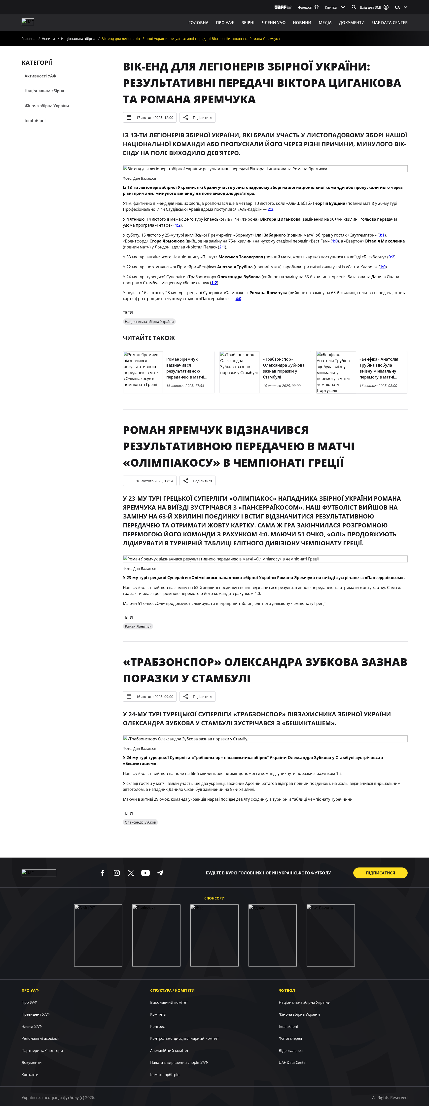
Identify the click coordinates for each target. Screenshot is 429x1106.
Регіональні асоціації (40, 1038)
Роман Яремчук (138, 626)
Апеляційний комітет (169, 1050)
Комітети (158, 1014)
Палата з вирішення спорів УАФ (179, 1062)
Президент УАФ (36, 1014)
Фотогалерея (290, 1038)
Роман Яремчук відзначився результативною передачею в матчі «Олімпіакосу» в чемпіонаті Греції (239, 446)
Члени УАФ (274, 22)
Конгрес (157, 1026)
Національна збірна (78, 38)
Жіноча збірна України (47, 105)
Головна (198, 22)
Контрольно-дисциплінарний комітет (184, 1038)
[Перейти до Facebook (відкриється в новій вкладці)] (102, 873)
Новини (302, 22)
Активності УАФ (40, 76)
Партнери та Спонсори (42, 1050)
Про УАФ (30, 990)
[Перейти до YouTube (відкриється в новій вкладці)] (145, 873)
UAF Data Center (390, 22)
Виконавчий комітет (169, 1002)
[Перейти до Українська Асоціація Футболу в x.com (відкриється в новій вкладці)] (131, 873)
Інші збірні (35, 120)
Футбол (287, 990)
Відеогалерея (291, 1050)
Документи (352, 22)
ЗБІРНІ (248, 22)
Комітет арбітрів (164, 1074)
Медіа (325, 22)
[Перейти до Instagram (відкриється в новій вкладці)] (116, 873)
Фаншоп (305, 7)
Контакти (30, 1074)
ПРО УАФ (225, 22)
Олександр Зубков (140, 822)
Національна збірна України (149, 321)
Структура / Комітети (172, 990)
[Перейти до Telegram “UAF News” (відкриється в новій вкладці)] (160, 873)
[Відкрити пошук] (354, 7)
